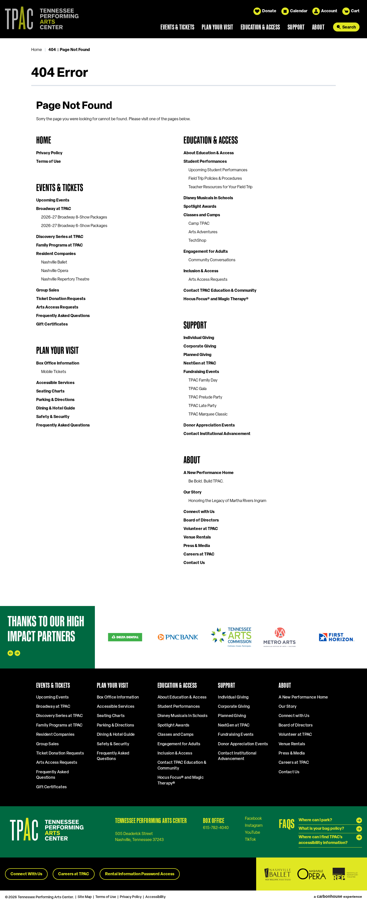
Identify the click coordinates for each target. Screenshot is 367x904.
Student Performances (205, 162)
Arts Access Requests (57, 308)
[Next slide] (17, 653)
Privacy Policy (49, 153)
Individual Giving (199, 338)
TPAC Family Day (202, 380)
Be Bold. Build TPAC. (206, 482)
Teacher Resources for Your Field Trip (220, 187)
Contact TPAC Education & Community (220, 291)
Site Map (85, 897)
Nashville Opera (54, 271)
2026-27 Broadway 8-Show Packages (74, 218)
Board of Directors (201, 520)
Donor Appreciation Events (209, 426)
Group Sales (47, 290)
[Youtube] (252, 832)
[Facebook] (253, 818)
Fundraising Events (201, 372)
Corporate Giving (200, 346)
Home (36, 50)
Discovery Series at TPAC (59, 237)
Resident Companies (56, 254)
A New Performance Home (209, 473)
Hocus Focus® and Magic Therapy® (216, 299)
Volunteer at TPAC (201, 529)
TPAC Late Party (202, 406)
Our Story (192, 492)
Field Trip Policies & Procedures (215, 179)
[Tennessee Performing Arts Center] (39, 19)
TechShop (197, 241)
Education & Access (260, 27)
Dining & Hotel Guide (55, 408)
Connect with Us (199, 512)
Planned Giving (197, 355)
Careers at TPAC (199, 554)
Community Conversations (211, 260)
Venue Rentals (197, 538)
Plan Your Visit (217, 27)
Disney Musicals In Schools (208, 198)
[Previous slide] (10, 653)
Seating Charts (50, 392)
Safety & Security (52, 417)
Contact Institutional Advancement (217, 434)
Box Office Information (57, 364)
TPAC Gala (197, 389)
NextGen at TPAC (200, 364)
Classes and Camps (202, 215)
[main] (183, 322)
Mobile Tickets (53, 372)
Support (296, 27)
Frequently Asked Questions (63, 316)
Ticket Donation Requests (60, 299)
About (318, 27)
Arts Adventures (202, 232)
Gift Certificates (52, 324)
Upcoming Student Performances (217, 170)
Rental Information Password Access (139, 874)
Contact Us (194, 563)
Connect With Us (26, 874)
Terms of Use (48, 162)
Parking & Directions (55, 400)
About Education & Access (209, 153)
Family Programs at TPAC (59, 246)
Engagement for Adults (206, 252)
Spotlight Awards (200, 207)
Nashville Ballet (54, 262)
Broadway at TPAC (53, 209)
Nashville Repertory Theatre (65, 280)
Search (349, 28)
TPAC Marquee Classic (207, 414)
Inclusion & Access (201, 271)
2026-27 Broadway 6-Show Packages (74, 226)
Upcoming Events (52, 200)
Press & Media (197, 546)
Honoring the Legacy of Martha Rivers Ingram (227, 501)
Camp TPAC (198, 224)
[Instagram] (254, 825)
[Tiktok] (250, 839)
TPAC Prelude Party (205, 398)
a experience (338, 896)
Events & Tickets (177, 27)
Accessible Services (55, 383)
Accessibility (155, 897)
